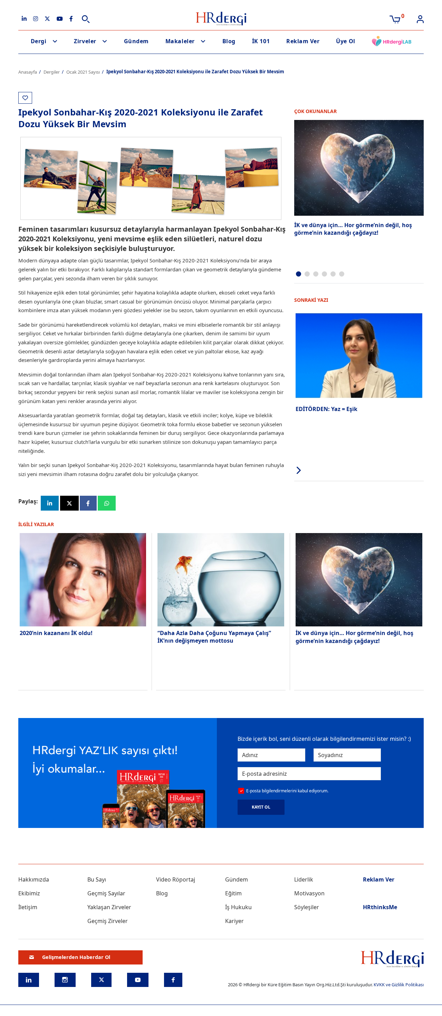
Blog (229, 41)
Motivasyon (309, 893)
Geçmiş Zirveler (107, 921)
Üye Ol (345, 41)
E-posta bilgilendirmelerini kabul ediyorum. (287, 791)
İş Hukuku (238, 907)
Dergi (39, 41)
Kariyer (234, 921)
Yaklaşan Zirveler (109, 907)
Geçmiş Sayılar (106, 893)
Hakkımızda (33, 879)
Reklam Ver (302, 41)
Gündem (136, 41)
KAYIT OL (261, 807)
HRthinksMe (380, 907)
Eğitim (233, 893)
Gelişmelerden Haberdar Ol (76, 957)
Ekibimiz (29, 893)
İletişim (27, 907)
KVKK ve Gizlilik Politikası (399, 984)
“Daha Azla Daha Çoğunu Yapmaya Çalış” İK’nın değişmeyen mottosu (214, 636)
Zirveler (85, 41)
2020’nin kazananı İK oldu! (57, 633)
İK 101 (261, 41)
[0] (395, 19)
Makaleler (180, 41)
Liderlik (303, 879)
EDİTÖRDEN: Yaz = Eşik (326, 409)
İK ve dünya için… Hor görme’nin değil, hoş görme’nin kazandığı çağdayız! (353, 228)
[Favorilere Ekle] (25, 98)
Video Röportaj (175, 879)
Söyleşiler (306, 907)
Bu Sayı (96, 879)
